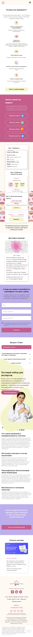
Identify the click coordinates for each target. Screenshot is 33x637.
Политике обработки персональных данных (19, 325)
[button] (16, 89)
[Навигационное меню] (29, 2)
